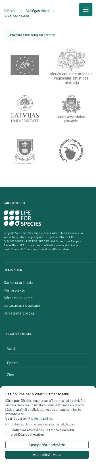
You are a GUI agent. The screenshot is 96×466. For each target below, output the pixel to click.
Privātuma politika (40, 418)
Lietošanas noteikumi (22, 305)
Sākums (10, 10)
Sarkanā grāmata (18, 282)
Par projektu (14, 290)
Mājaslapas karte (18, 298)
